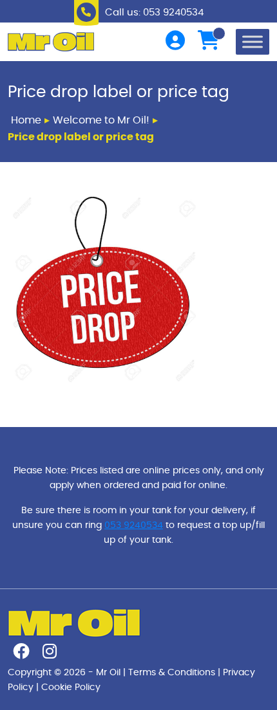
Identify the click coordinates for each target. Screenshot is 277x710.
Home (26, 120)
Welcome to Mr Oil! (101, 120)
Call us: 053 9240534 (154, 12)
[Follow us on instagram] (49, 654)
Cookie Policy (70, 687)
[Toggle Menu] (252, 41)
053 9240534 (133, 525)
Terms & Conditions (171, 672)
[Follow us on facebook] (21, 654)
